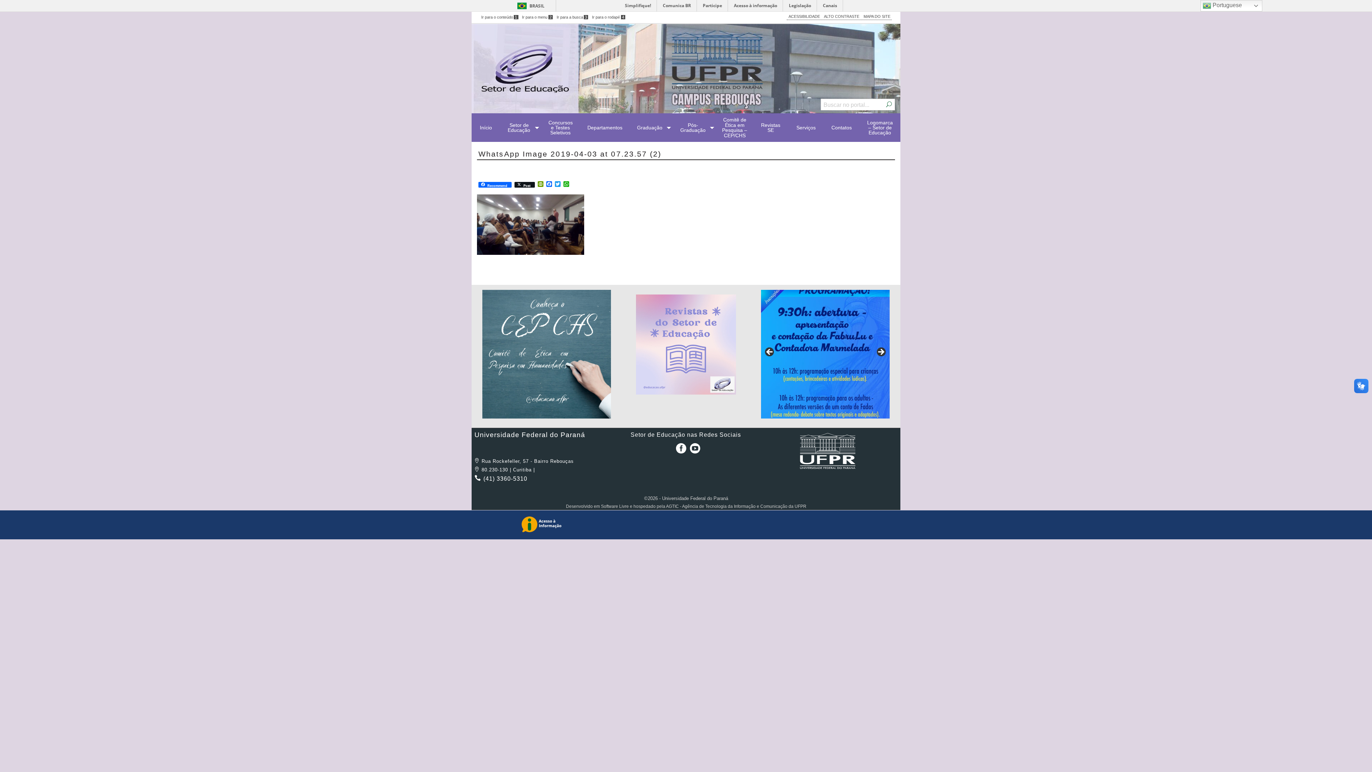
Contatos (841, 127)
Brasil (537, 6)
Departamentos (604, 127)
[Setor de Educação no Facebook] (680, 451)
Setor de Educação (519, 127)
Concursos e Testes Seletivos (560, 128)
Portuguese (1226, 5)
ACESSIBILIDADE (804, 16)
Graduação (649, 127)
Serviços (806, 127)
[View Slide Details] (546, 354)
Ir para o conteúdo (499, 17)
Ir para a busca (572, 17)
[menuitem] (486, 127)
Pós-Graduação (693, 127)
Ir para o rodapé (608, 17)
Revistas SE (770, 127)
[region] (546, 354)
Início (486, 127)
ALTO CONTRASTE (841, 16)
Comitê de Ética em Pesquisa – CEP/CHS (734, 127)
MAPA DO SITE (877, 16)
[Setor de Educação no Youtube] (695, 451)
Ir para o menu (537, 17)
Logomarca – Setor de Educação (880, 128)
